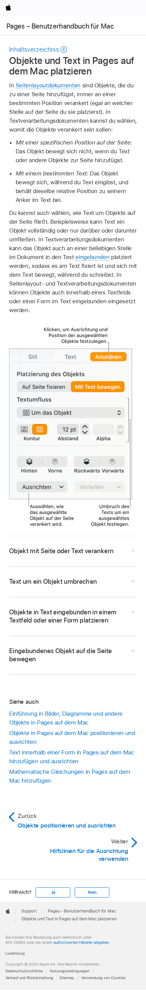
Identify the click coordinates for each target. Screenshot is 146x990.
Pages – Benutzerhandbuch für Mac (60, 26)
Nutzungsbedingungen (69, 971)
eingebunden (92, 257)
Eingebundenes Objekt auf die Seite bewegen (60, 655)
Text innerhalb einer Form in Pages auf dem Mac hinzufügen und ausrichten (71, 757)
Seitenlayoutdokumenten (48, 85)
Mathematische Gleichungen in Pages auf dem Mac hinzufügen (69, 776)
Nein (92, 892)
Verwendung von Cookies (103, 977)
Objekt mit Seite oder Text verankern (61, 551)
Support (29, 911)
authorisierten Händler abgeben (81, 942)
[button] (38, 49)
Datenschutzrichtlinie (24, 971)
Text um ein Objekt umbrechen (53, 581)
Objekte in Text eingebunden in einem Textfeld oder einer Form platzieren (62, 616)
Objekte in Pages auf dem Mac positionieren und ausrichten (72, 737)
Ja (53, 892)
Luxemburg (15, 953)
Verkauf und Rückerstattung (29, 977)
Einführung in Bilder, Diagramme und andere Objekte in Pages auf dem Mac (66, 718)
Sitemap (66, 977)
